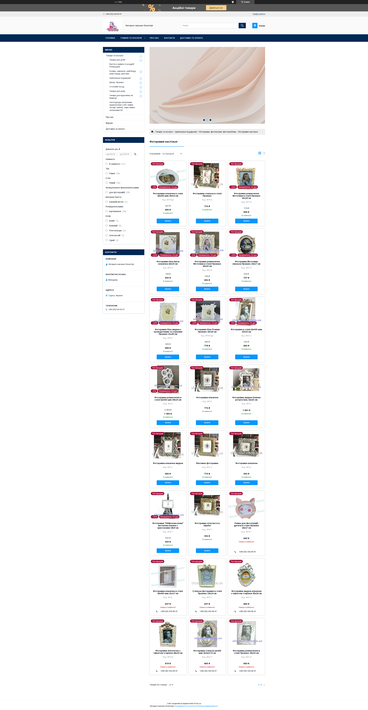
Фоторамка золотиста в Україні (207, 524)
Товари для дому (117, 91)
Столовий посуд (116, 87)
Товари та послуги (131, 38)
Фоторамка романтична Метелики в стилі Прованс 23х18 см (246, 195)
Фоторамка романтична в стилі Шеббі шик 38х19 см (167, 398)
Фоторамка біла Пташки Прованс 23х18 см (207, 330)
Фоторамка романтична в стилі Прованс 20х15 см (246, 652)
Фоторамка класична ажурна (168, 463)
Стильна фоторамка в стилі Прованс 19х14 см (207, 592)
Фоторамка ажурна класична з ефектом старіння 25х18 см (246, 592)
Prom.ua (197, 704)
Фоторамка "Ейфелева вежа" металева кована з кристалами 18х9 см (167, 525)
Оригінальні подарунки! (186, 132)
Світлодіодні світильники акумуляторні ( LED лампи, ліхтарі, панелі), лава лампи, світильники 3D (122, 106)
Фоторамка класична (207, 397)
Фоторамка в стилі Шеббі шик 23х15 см (246, 330)
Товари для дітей (117, 60)
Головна (110, 38)
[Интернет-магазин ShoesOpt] (112, 30)
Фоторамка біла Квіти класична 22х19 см (168, 262)
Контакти (169, 38)
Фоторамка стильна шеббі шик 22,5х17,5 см (207, 652)
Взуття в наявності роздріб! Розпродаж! (121, 65)
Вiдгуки (109, 123)
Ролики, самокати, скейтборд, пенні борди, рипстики (122, 72)
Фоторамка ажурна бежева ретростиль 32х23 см (246, 398)
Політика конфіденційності (207, 706)
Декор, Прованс (116, 82)
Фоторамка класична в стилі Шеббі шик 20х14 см (168, 194)
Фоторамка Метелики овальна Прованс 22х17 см (246, 262)
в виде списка (263, 154)
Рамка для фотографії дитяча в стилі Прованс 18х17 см (246, 525)
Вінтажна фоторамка (207, 463)
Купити (168, 221)
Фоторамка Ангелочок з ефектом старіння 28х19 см (168, 652)
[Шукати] (242, 25)
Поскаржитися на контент (184, 706)
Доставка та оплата (191, 38)
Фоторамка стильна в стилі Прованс (207, 194)
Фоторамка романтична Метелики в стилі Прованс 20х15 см (207, 263)
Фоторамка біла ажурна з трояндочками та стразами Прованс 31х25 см (168, 331)
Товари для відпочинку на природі (121, 96)
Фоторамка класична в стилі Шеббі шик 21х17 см (168, 592)
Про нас (154, 38)
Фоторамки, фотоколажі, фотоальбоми (217, 132)
